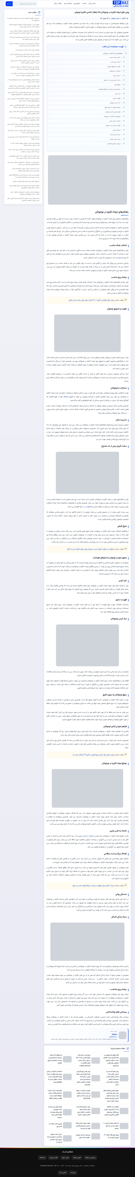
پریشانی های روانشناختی (113, 144)
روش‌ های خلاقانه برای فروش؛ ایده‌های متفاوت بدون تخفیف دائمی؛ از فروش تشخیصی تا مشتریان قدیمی (24, 32)
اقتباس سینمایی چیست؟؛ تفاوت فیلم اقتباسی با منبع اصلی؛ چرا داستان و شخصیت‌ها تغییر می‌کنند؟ (24, 106)
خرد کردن (117, 94)
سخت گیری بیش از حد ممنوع (112, 80)
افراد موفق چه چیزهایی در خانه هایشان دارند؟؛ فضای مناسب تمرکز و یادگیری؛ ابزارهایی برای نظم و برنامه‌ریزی (23, 87)
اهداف (65, 396)
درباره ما (73, 1172)
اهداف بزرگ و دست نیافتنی (112, 126)
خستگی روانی (116, 130)
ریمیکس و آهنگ (90, 1158)
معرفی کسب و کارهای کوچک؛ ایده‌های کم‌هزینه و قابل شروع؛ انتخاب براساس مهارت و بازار (24, 26)
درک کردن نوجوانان (115, 103)
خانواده (80, 365)
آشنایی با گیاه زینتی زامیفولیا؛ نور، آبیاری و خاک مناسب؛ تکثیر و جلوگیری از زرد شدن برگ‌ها (24, 119)
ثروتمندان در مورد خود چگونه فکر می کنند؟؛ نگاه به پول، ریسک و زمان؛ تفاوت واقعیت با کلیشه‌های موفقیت (23, 93)
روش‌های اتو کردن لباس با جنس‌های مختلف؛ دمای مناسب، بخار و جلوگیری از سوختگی (25, 193)
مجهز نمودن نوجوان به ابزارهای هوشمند (109, 89)
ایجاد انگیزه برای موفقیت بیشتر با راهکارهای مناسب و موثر (93, 885)
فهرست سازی (116, 98)
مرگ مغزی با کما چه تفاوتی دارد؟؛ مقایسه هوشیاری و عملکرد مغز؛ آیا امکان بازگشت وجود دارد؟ (24, 157)
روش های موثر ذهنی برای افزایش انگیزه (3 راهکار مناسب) (93, 754)
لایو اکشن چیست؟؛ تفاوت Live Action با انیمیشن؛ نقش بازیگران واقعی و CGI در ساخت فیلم (23, 100)
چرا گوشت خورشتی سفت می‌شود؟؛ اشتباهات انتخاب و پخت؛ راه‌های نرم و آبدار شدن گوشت (24, 45)
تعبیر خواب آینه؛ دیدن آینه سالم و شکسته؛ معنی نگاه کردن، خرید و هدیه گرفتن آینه (24, 38)
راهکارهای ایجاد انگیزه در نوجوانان (112, 53)
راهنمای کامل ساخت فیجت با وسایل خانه (27, 50)
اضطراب (89, 506)
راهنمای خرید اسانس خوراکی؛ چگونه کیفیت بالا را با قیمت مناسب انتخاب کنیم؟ (25, 144)
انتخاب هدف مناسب (114, 57)
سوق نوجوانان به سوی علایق (112, 107)
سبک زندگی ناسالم (115, 135)
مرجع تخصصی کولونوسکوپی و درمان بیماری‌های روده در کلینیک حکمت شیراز (23, 81)
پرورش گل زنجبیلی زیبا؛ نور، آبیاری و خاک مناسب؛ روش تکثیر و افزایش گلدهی (24, 112)
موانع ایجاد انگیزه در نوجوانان (112, 116)
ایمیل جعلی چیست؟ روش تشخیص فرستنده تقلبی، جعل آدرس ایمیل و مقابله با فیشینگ (23, 199)
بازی (121, 566)
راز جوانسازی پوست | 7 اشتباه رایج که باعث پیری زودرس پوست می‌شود (23, 138)
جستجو (9, 4)
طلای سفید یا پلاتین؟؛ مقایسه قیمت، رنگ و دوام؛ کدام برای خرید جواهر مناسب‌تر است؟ (23, 132)
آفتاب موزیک (53, 1158)
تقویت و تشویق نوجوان (113, 67)
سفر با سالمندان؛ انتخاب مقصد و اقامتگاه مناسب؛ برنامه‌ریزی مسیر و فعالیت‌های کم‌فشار (25, 170)
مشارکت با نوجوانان (114, 71)
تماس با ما (62, 1172)
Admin (114, 1034)
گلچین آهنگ (77, 1158)
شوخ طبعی (117, 85)
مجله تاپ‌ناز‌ (120, 3)
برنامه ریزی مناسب (115, 62)
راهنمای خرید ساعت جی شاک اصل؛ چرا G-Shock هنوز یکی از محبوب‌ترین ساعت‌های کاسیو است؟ (24, 176)
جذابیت (119, 257)
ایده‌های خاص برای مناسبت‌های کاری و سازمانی (26, 181)
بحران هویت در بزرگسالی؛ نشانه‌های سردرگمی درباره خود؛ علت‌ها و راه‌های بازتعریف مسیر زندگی (23, 163)
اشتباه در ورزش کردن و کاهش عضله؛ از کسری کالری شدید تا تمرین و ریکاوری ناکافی (25, 62)
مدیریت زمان (116, 76)
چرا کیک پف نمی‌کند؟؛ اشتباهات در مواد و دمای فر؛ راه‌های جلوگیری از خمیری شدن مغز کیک (25, 68)
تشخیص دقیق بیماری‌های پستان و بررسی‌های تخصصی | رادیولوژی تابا (23, 19)
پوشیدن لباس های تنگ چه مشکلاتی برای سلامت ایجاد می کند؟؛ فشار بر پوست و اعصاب (23, 151)
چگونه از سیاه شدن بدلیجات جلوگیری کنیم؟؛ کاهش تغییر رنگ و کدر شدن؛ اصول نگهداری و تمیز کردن (23, 125)
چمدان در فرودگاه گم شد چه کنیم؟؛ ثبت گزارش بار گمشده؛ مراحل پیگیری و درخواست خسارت (25, 74)
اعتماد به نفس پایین (114, 121)
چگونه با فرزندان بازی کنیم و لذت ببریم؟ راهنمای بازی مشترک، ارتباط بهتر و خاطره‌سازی (24, 187)
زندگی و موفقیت (115, 18)
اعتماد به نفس (88, 836)
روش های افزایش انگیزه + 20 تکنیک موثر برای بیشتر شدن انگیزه (91, 300)
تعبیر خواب (65, 1158)
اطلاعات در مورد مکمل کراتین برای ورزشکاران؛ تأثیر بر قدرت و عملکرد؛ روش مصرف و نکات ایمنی (24, 55)
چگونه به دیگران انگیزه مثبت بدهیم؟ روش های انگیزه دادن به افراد (90, 549)
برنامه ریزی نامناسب (114, 139)
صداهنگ (42, 1158)
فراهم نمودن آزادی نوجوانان (112, 112)
